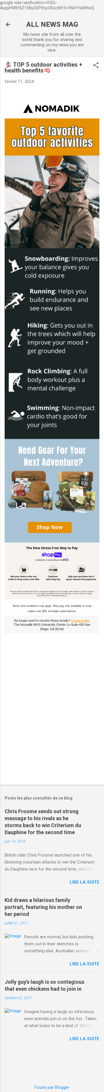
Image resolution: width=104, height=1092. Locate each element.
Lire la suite (84, 882)
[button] (95, 66)
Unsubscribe (80, 620)
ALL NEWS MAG (52, 24)
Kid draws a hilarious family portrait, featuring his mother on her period (43, 907)
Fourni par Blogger (52, 1087)
